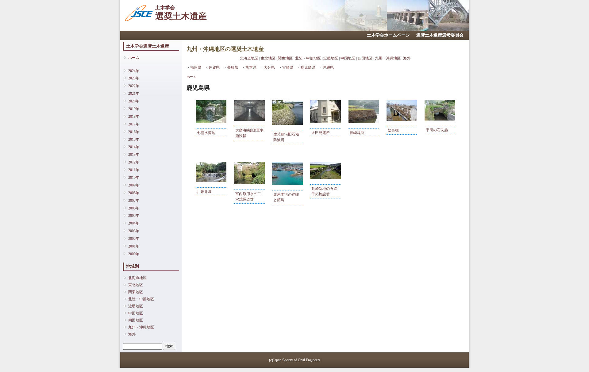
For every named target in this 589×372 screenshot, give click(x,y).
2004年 (133, 223)
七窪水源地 (206, 133)
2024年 (133, 71)
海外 (132, 334)
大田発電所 (320, 133)
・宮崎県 (286, 67)
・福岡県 (194, 67)
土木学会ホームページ (388, 35)
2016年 (133, 132)
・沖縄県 (326, 67)
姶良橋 (393, 130)
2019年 (133, 109)
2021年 (133, 93)
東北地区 (135, 285)
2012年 (133, 162)
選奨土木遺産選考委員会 (440, 35)
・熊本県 (249, 67)
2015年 (133, 139)
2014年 (133, 147)
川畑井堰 (204, 192)
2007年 (133, 200)
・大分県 (267, 67)
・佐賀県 (212, 67)
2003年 (133, 231)
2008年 (133, 193)
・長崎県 (230, 67)
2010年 (133, 177)
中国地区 (135, 313)
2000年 (133, 254)
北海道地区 (137, 278)
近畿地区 (135, 306)
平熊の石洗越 (437, 130)
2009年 (133, 185)
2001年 (133, 246)
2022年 (133, 86)
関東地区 (135, 292)
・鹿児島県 (306, 67)
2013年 (133, 154)
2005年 (133, 215)
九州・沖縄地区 (141, 327)
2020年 (133, 101)
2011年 (133, 170)
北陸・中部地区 (141, 299)
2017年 (133, 124)
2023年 (133, 78)
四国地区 (135, 320)
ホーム (133, 58)
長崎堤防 (357, 133)
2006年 (133, 208)
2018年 (133, 116)
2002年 (133, 238)
